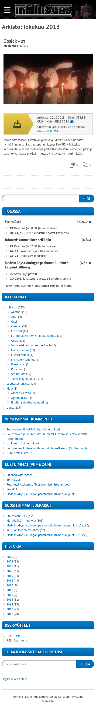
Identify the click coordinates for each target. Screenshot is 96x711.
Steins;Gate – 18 (24, 453)
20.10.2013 (10, 46)
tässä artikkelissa (47, 131)
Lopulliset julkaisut (18, 384)
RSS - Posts (13, 636)
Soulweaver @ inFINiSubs (23, 429)
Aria (13, 317)
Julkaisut (12, 307)
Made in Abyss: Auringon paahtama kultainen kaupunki (41, 494)
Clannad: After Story (19, 475)
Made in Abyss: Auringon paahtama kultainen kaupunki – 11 (44, 535)
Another (16, 312)
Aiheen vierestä (21, 393)
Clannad (16, 326)
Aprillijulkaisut (20, 398)
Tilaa (85, 664)
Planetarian (18, 364)
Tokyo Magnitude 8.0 (24, 379)
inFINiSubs (13, 480)
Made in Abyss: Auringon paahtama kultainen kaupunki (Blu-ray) (37, 265)
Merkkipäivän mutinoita (21, 521)
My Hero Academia (23, 360)
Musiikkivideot (20, 355)
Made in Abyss (20, 350)
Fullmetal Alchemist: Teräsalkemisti (33, 336)
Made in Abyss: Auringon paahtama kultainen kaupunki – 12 (44, 525)
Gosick (24, 46)
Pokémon (17, 369)
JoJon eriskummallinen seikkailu (28, 240)
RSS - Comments (17, 640)
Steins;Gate (13, 222)
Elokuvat (16, 331)
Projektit (12, 489)
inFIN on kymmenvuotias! (23, 530)
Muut (10, 388)
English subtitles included (27, 402)
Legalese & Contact (14, 679)
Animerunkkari (50, 429)
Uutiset (11, 408)
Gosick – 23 (14, 41)
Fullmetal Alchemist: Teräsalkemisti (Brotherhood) (55, 448)
